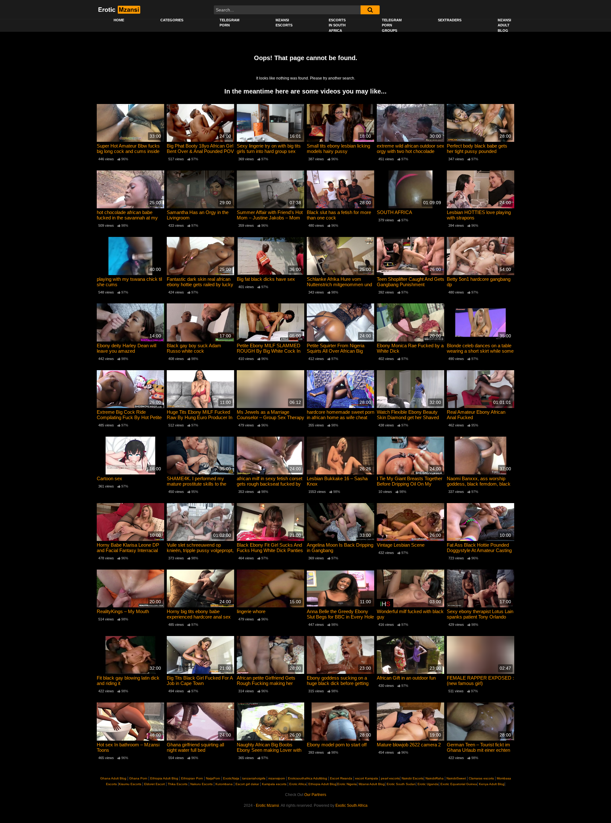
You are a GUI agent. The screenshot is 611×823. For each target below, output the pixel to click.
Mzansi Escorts (284, 22)
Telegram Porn (229, 22)
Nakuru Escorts (201, 784)
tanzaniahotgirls (253, 778)
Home (119, 20)
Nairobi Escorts (413, 778)
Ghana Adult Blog (113, 778)
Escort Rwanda (341, 778)
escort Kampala (366, 778)
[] (370, 9)
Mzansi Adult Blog (504, 25)
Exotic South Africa (351, 805)
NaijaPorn (213, 778)
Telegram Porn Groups (392, 25)
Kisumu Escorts (130, 784)
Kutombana (224, 784)
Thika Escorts (177, 784)
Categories (171, 20)
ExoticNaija (231, 778)
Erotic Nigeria (347, 784)
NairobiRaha (434, 778)
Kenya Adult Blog (491, 784)
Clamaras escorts (481, 778)
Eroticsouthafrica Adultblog (307, 778)
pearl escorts (390, 778)
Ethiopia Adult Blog (164, 778)
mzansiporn (276, 778)
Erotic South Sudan (401, 784)
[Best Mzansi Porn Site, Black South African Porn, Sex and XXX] (118, 9)
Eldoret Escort (154, 784)
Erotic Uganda (428, 784)
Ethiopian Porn (192, 778)
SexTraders (449, 20)
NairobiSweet (456, 778)
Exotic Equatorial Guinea (458, 784)
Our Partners (315, 794)
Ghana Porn (138, 778)
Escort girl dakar (247, 784)
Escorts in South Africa (337, 25)
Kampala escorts (274, 784)
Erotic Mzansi (267, 805)
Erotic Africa (297, 784)
